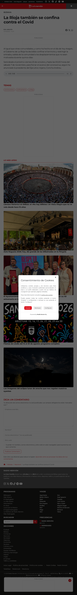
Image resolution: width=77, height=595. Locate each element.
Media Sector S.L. (42, 314)
